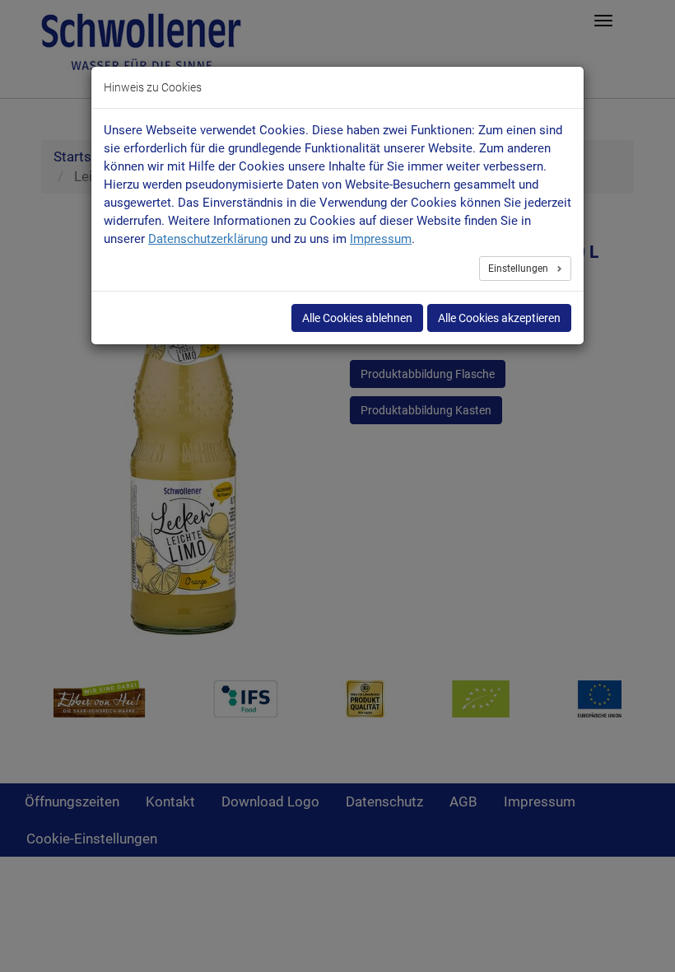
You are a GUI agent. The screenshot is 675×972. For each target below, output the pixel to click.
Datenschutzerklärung (208, 238)
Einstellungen (519, 268)
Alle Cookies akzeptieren (499, 318)
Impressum (381, 238)
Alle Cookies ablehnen (357, 318)
